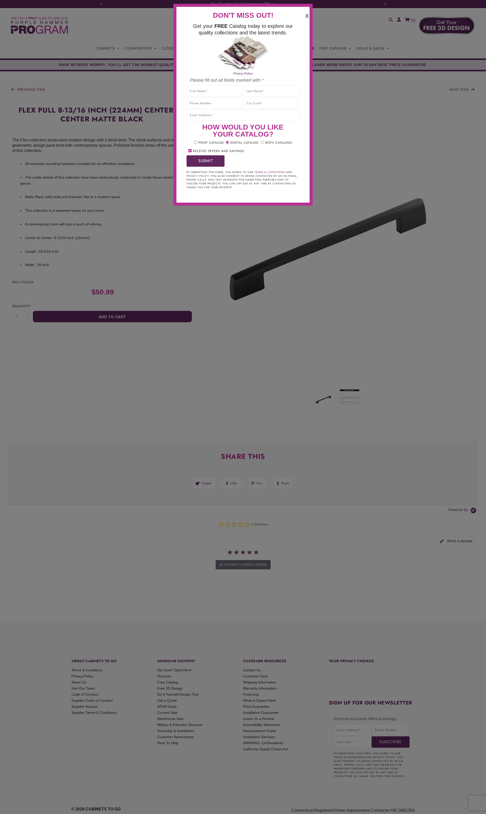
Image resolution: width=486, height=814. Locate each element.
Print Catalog (211, 142)
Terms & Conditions (269, 172)
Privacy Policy (243, 73)
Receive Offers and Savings (218, 151)
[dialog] (243, 407)
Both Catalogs (278, 142)
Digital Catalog (244, 142)
